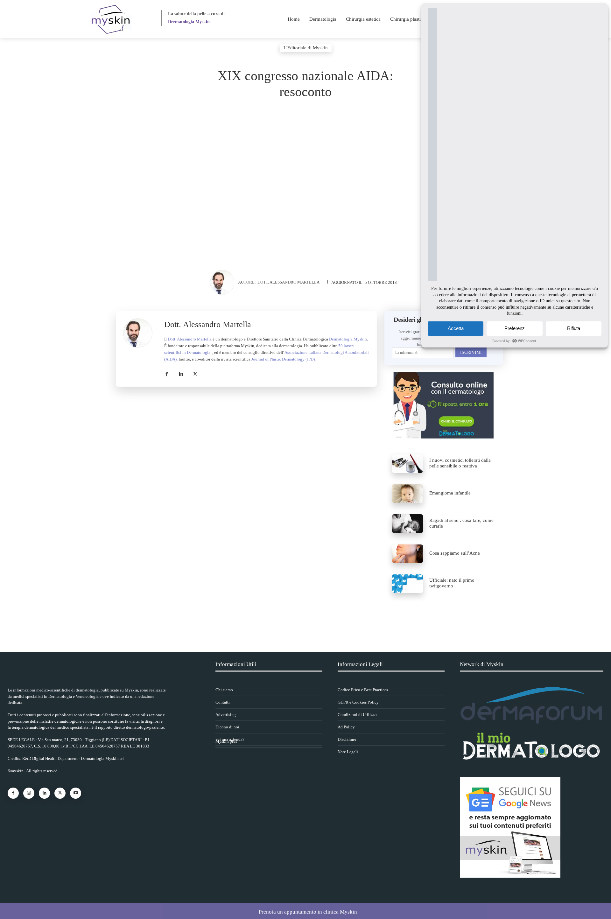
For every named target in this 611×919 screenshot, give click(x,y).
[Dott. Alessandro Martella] (223, 282)
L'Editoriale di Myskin (306, 47)
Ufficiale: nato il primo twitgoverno (451, 583)
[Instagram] (28, 793)
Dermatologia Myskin (348, 339)
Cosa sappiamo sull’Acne (454, 553)
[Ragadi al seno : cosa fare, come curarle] (407, 523)
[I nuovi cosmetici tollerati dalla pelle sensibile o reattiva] (407, 463)
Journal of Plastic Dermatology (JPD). (283, 359)
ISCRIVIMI (471, 352)
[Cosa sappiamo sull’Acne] (407, 553)
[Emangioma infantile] (407, 493)
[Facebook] (166, 372)
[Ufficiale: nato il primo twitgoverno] (407, 583)
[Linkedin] (181, 372)
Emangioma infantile (450, 492)
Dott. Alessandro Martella (288, 282)
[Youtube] (75, 793)
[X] (195, 372)
